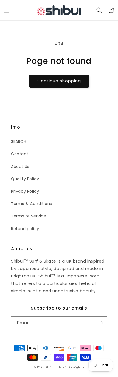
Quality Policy (25, 179)
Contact (19, 154)
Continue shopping (59, 81)
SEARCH (18, 141)
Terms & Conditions (31, 203)
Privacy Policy (25, 191)
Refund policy (25, 228)
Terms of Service (28, 216)
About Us (20, 166)
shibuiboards (52, 367)
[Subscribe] (101, 322)
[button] (7, 10)
